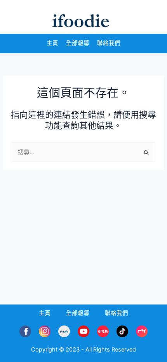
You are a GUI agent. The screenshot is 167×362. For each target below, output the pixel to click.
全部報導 (77, 43)
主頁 (52, 43)
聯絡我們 (108, 43)
